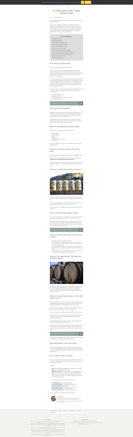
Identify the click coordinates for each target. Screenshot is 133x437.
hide (71, 36)
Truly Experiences (53, 410)
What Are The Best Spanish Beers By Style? (59, 46)
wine (62, 89)
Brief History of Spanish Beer (57, 38)
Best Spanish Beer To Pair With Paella (58, 55)
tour (71, 31)
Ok (82, 2)
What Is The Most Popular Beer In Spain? (59, 48)
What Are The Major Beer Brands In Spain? (59, 42)
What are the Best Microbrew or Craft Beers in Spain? (61, 50)
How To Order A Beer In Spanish (57, 57)
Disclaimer (79, 410)
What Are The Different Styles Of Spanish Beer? (60, 44)
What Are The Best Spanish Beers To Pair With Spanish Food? (62, 53)
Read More (88, 2)
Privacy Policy (72, 410)
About (60, 410)
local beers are (59, 30)
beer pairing (65, 304)
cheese (60, 322)
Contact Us (65, 410)
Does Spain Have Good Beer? (57, 40)
